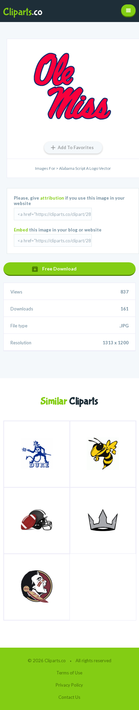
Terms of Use (69, 672)
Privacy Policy (69, 685)
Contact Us (69, 697)
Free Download (59, 268)
